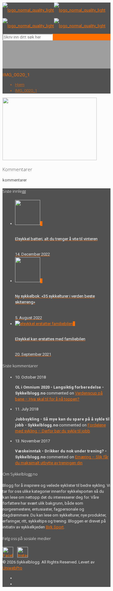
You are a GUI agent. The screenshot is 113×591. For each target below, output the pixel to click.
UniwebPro (12, 568)
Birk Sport (55, 527)
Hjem (19, 84)
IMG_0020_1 (26, 90)
